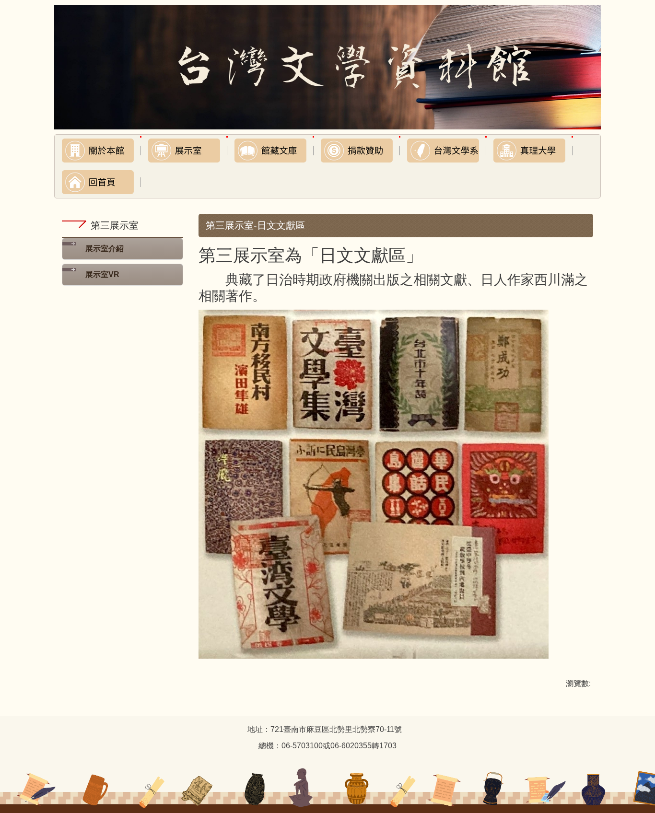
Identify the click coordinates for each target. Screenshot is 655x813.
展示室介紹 (104, 248)
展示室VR (102, 274)
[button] (98, 150)
